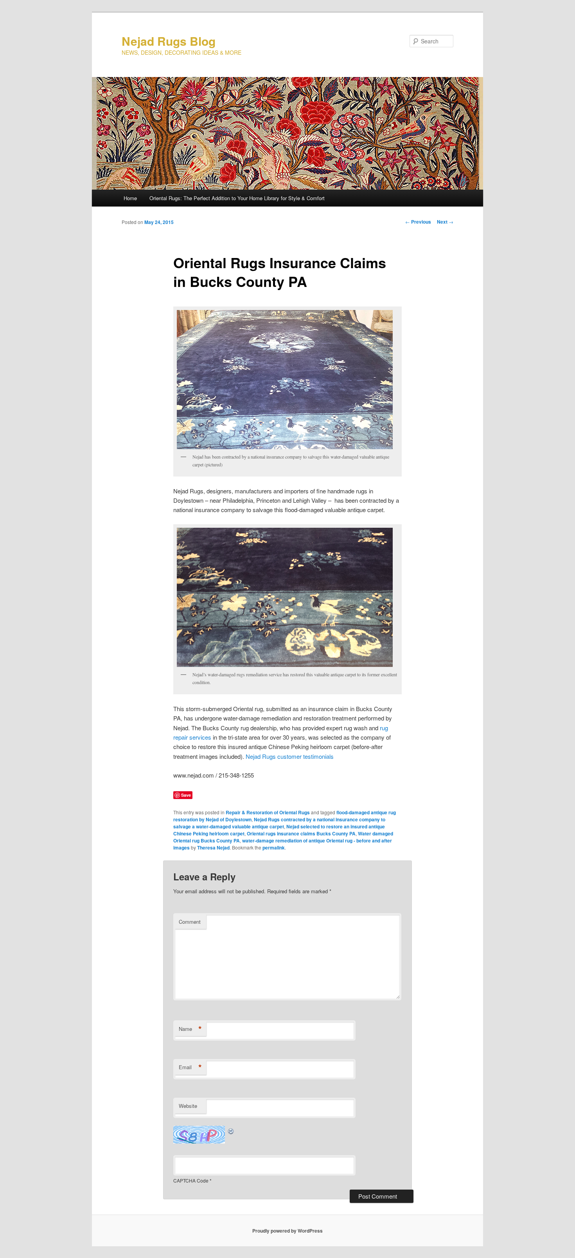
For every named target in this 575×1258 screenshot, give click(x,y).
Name (190, 1029)
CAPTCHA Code (190, 1180)
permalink (273, 847)
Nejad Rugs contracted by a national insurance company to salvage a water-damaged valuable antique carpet (279, 823)
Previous (418, 221)
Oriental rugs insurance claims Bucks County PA (301, 833)
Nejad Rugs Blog (169, 40)
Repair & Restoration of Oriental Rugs (268, 812)
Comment (190, 921)
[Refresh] (231, 1130)
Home (130, 198)
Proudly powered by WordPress (287, 1230)
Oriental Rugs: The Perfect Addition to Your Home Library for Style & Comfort (237, 198)
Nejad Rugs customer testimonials (290, 756)
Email (190, 1067)
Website (188, 1105)
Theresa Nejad (213, 847)
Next (445, 221)
